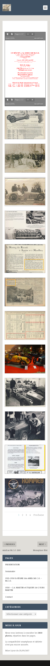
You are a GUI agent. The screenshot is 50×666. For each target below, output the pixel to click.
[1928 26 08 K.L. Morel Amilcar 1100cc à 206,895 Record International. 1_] (25, 339)
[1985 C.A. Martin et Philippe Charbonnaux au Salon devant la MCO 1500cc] (25, 406)
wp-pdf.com (38, 38)
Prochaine (38, 514)
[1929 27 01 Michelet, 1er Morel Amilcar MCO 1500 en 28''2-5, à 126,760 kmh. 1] (25, 171)
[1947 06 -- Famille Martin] (25, 506)
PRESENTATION (12, 564)
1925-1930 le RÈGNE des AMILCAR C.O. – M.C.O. (23, 579)
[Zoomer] (32, 34)
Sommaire (10, 571)
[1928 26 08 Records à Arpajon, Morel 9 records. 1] (25, 272)
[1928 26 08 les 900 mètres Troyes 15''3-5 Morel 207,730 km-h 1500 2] (25, 305)
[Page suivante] (12, 34)
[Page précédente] (7, 34)
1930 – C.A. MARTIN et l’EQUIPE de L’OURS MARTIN (24, 588)
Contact (9, 597)
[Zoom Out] (28, 34)
